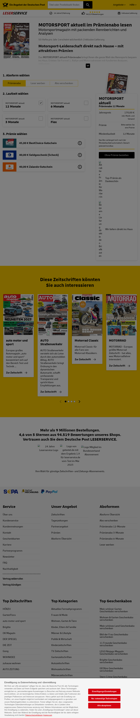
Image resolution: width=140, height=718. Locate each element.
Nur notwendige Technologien (104, 699)
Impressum (47, 715)
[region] (70, 698)
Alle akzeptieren (104, 705)
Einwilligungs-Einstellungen (104, 691)
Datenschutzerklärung (34, 715)
